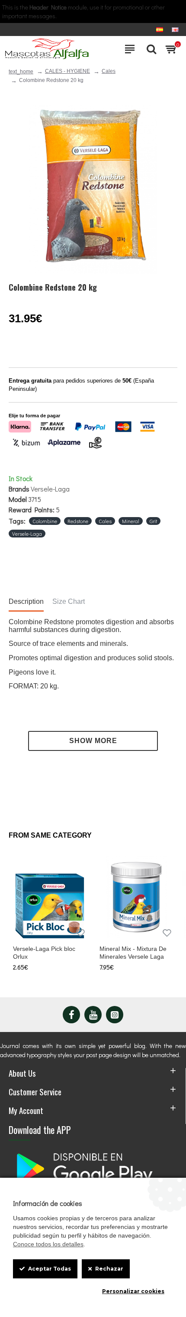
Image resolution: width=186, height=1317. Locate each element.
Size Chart (68, 601)
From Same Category (50, 835)
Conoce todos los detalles (48, 1244)
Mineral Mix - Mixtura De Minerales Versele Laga (133, 952)
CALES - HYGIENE (67, 71)
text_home (21, 72)
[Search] (149, 49)
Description (26, 601)
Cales (108, 71)
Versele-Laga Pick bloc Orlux (44, 952)
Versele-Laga (50, 488)
